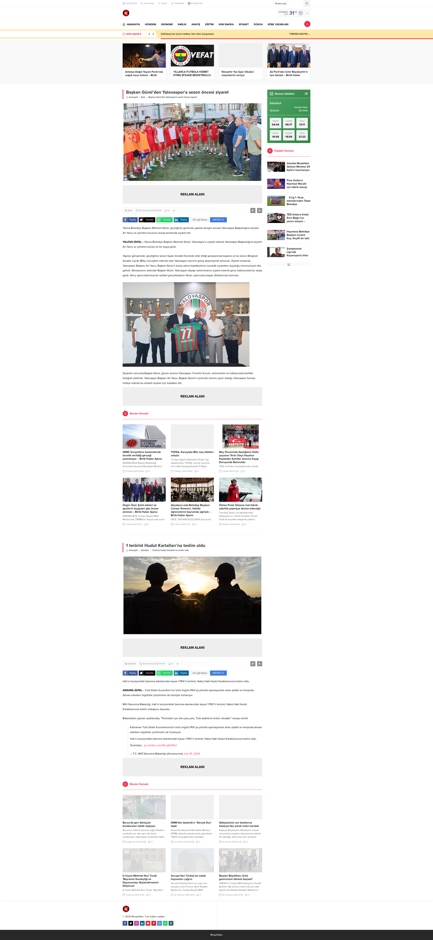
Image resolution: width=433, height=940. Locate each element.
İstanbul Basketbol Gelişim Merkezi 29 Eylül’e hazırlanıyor (298, 167)
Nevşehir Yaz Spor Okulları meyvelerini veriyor (238, 73)
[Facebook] (125, 923)
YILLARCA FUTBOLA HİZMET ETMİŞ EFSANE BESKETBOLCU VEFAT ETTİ (192, 75)
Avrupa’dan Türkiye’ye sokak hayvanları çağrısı (188, 877)
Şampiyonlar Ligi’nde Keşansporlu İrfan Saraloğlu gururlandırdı (297, 255)
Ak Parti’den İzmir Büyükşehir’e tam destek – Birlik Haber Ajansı (289, 75)
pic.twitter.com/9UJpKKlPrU (160, 745)
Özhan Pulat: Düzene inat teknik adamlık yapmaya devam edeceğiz (240, 506)
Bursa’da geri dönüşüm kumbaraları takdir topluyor (139, 824)
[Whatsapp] (165, 923)
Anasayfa (133, 97)
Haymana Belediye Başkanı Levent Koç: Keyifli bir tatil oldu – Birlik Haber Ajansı (298, 238)
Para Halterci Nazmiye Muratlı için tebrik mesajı (297, 184)
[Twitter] (130, 923)
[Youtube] (148, 923)
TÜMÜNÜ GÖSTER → (299, 34)
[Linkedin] (142, 923)
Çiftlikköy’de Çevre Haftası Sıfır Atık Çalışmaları (187, 34)
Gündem (145, 550)
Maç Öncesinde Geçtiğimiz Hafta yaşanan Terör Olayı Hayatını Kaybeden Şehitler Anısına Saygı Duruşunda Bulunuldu (239, 457)
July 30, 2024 (192, 753)
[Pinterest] (153, 923)
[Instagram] (136, 923)
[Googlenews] (159, 923)
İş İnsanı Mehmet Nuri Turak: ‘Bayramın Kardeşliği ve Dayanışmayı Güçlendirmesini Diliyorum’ (140, 881)
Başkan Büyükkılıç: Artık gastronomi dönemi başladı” (236, 877)
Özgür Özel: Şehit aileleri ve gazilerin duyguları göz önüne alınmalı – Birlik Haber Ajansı (140, 508)
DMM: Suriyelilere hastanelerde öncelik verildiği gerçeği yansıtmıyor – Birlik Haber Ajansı (142, 455)
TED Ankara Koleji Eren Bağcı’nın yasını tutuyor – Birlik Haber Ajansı (298, 219)
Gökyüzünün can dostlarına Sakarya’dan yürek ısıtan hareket (239, 824)
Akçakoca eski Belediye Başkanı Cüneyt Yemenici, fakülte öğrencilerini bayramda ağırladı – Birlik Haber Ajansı (191, 510)
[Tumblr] (171, 923)
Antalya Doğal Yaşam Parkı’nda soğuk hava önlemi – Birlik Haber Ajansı (144, 75)
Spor (143, 97)
